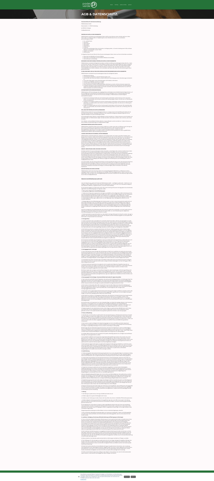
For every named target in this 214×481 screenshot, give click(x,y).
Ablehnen (133, 476)
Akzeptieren (126, 476)
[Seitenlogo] (89, 4)
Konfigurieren (83, 479)
